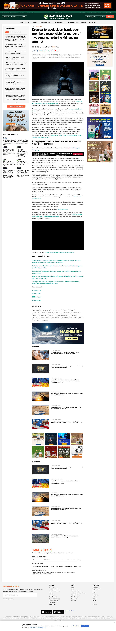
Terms (42, 616)
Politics (27, 22)
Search (112, 12)
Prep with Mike (16, 12)
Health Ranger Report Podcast (78, 593)
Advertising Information (54, 598)
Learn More (76, 626)
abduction (38, 54)
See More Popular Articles (16, 106)
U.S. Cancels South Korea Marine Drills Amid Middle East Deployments (15, 69)
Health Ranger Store (76, 591)
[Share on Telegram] (45, 50)
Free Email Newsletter (54, 591)
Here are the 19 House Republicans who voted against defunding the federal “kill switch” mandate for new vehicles (66, 421)
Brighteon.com (69, 252)
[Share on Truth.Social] (52, 50)
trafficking (77, 57)
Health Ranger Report (9, 134)
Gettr (94, 596)
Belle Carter (60, 378)
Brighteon (8, 12)
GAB (94, 602)
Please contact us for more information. (41, 573)
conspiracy (69, 54)
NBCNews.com (36, 297)
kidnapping (59, 55)
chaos (64, 54)
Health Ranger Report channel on (55, 252)
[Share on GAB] (48, 50)
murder (39, 57)
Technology (92, 22)
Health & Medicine (45, 22)
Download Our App (93, 12)
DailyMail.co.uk (36, 290)
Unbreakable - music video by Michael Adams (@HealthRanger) (22, 163)
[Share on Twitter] (41, 50)
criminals (78, 54)
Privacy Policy (52, 602)
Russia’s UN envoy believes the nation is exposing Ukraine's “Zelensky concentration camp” (15, 82)
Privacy (38, 616)
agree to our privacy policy (38, 627)
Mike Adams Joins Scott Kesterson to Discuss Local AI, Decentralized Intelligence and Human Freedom (9, 152)
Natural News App (75, 595)
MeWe (94, 600)
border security (54, 54)
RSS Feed (73, 600)
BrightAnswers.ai (83, 12)
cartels (60, 54)
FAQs (106, 12)
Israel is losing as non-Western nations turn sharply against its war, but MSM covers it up (67, 394)
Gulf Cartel (41, 55)
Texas (72, 57)
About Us (101, 12)
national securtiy (45, 57)
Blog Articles (74, 598)
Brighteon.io (96, 587)
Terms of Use (52, 604)
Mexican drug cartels (74, 55)
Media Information (53, 596)
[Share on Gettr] (55, 50)
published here (60, 619)
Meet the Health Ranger (54, 589)
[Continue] (35, 595)
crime (74, 54)
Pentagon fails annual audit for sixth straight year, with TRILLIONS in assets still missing (65, 536)
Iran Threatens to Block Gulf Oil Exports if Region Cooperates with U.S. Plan (15, 46)
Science (83, 22)
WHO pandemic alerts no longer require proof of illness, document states (15, 63)
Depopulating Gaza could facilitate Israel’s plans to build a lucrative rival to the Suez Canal (66, 408)
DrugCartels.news (62, 209)
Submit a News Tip (53, 600)
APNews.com (36, 294)
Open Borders (54, 57)
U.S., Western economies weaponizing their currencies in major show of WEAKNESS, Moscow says (67, 366)
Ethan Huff (60, 364)
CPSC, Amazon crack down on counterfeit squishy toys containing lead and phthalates (14, 75)
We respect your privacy (8, 598)
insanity (54, 55)
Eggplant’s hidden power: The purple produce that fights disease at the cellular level (15, 89)
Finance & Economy (58, 22)
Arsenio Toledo (45, 47)
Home (3, 12)
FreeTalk (95, 598)
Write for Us (52, 595)
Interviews (23, 12)
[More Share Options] (59, 50)
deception (35, 55)
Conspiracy (39, 26)
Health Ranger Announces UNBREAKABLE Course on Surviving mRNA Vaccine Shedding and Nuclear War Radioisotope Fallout (22, 153)
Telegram (95, 591)
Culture (35, 22)
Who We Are (52, 587)
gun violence (47, 55)
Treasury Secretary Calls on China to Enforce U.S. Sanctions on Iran (15, 57)
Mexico (34, 57)
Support (51, 593)
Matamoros (66, 55)
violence (34, 58)
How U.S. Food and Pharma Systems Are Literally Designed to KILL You (15, 52)
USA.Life (95, 604)
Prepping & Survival (72, 22)
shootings (60, 57)
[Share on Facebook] (37, 50)
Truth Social (95, 595)
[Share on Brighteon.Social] (34, 50)
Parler (94, 593)
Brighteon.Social (97, 589)
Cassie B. (59, 350)
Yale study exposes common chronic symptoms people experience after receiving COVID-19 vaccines (65, 353)
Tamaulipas (67, 57)
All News (73, 589)
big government (45, 54)
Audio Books (31, 12)
